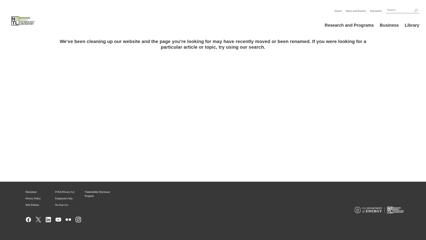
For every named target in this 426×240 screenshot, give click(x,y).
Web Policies (32, 205)
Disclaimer (31, 191)
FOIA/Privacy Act (64, 191)
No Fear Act (61, 205)
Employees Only (64, 198)
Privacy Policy (33, 198)
